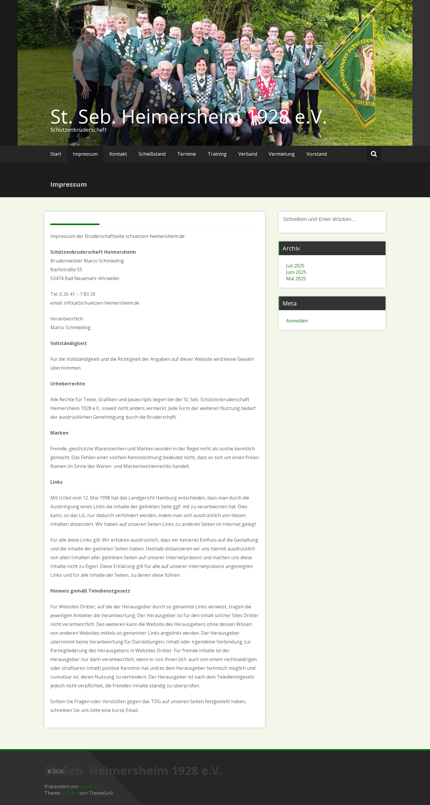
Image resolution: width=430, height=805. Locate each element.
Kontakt (118, 154)
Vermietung (282, 154)
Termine (186, 154)
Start (55, 154)
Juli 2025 (295, 265)
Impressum (85, 154)
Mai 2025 (296, 278)
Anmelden (297, 320)
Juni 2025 (296, 272)
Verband (247, 154)
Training (217, 154)
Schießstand (152, 154)
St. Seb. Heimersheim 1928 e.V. (188, 116)
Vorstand (317, 154)
